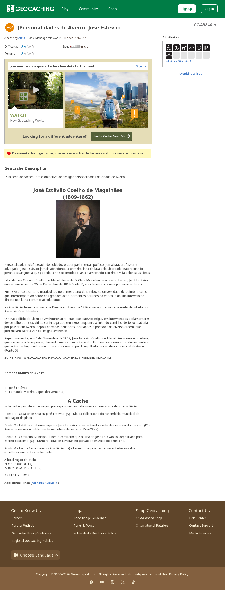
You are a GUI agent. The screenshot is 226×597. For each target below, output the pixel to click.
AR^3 (21, 38)
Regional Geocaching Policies (32, 540)
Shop (112, 8)
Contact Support (201, 525)
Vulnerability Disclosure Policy (95, 533)
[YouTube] (101, 582)
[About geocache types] (9, 27)
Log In (209, 9)
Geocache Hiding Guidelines (31, 533)
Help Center (197, 518)
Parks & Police (84, 525)
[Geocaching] (30, 8)
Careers (17, 518)
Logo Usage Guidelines (90, 518)
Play (64, 8)
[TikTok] (133, 582)
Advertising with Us (190, 73)
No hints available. (45, 483)
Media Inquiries (200, 533)
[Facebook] (91, 582)
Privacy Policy (178, 574)
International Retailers (152, 525)
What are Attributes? (178, 61)
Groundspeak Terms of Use (147, 574)
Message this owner (48, 38)
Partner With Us (23, 525)
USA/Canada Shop (149, 518)
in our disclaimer (133, 153)
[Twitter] (123, 582)
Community (88, 8)
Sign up (187, 9)
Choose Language (37, 555)
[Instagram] (112, 582)
